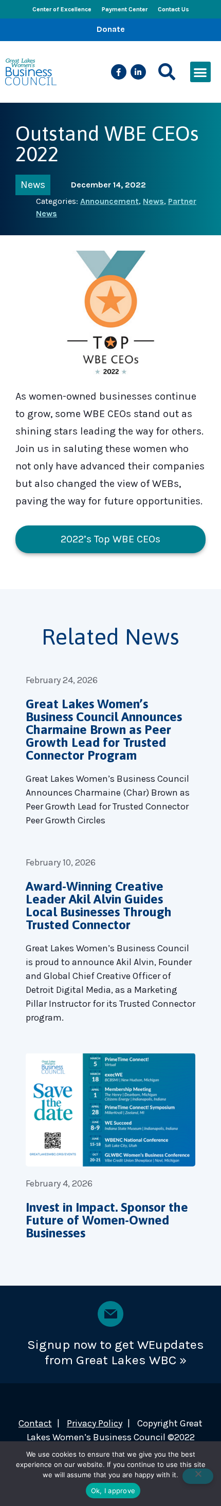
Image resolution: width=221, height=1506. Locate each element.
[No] (197, 1476)
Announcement (109, 201)
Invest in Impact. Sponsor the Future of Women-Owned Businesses (107, 1220)
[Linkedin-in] (138, 72)
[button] (166, 72)
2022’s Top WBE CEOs (110, 539)
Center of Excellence (61, 9)
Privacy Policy (94, 1423)
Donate (111, 29)
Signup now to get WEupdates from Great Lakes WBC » (115, 1352)
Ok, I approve (113, 1490)
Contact (35, 1423)
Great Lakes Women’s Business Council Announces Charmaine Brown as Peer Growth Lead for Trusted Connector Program (104, 729)
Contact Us (173, 9)
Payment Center (125, 9)
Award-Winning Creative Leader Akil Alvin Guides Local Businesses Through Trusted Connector (99, 905)
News (33, 185)
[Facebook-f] (118, 72)
